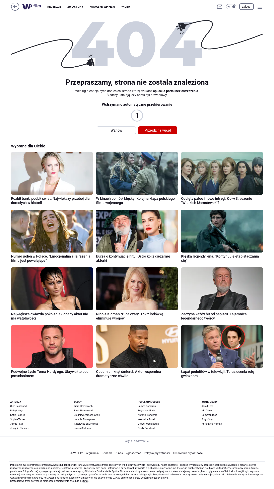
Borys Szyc (207, 419)
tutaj (85, 481)
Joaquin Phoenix (19, 428)
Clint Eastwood (18, 406)
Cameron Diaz (209, 415)
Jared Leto (207, 406)
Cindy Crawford (146, 428)
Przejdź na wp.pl (158, 130)
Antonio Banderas (147, 415)
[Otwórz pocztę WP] (219, 6)
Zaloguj (246, 6)
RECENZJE (54, 6)
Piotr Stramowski (83, 410)
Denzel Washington (148, 423)
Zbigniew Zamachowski (87, 415)
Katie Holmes (17, 415)
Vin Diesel (207, 410)
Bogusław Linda (146, 410)
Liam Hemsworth (83, 406)
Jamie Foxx (16, 423)
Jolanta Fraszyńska (84, 419)
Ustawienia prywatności (187, 453)
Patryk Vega (16, 410)
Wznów (116, 130)
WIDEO (125, 6)
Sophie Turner (17, 419)
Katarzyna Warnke (212, 423)
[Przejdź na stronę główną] (15, 9)
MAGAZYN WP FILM (102, 6)
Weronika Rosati (146, 419)
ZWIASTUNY (75, 6)
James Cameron (147, 406)
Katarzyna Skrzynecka (86, 423)
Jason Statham (82, 428)
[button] (231, 6)
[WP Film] (34, 6)
